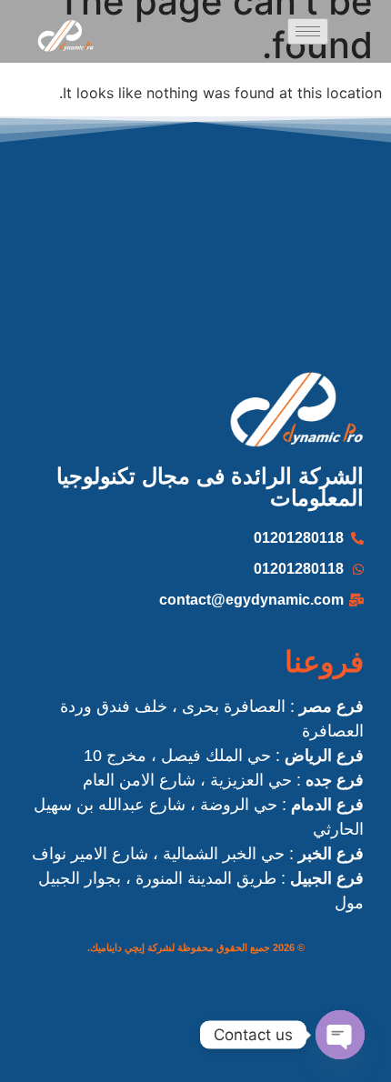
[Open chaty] (340, 1034)
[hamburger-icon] (307, 31)
